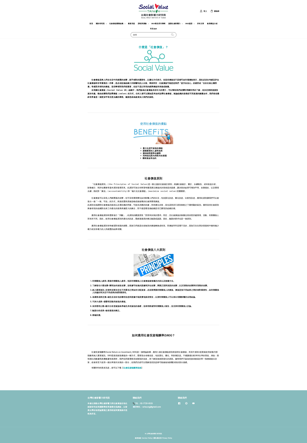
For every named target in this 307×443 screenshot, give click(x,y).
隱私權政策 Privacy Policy (163, 438)
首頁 (91, 23)
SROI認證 (188, 23)
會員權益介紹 (212, 23)
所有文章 (200, 23)
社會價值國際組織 (116, 23)
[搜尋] (172, 34)
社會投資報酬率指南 (132, 368)
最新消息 (131, 23)
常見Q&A (153, 29)
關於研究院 (100, 23)
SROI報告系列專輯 (158, 23)
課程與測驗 (142, 23)
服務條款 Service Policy (143, 438)
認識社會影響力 (174, 23)
